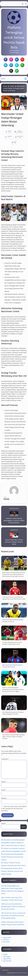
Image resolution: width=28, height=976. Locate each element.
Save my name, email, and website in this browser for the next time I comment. (13, 808)
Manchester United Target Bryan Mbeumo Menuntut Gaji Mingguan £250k (12, 890)
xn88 (2, 922)
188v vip (4, 913)
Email (3, 790)
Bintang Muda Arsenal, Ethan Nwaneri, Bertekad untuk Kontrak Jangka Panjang (12, 871)
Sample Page (5, 970)
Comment (5, 759)
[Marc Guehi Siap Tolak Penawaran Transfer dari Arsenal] (14, 655)
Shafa (9, 132)
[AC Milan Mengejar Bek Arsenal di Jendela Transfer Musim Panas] (14, 633)
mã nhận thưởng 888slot (9, 886)
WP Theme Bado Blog (21, 973)
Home (5, 86)
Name (3, 782)
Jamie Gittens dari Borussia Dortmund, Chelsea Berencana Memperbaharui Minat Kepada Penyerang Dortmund (13, 574)
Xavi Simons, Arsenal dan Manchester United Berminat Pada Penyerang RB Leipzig (13, 915)
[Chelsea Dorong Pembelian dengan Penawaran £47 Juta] (14, 610)
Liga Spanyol (7, 961)
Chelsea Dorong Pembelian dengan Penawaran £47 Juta (12, 620)
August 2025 (7, 937)
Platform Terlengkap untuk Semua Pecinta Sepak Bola (14, 37)
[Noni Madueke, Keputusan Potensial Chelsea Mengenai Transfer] (14, 702)
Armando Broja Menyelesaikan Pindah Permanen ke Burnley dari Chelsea (12, 857)
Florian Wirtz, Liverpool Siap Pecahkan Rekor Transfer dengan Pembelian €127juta (13, 736)
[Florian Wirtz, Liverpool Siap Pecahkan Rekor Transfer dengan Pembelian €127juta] (14, 725)
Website (3, 798)
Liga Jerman (7, 959)
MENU (3, 79)
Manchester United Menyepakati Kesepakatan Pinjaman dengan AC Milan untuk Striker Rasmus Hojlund (13, 842)
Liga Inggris (7, 956)
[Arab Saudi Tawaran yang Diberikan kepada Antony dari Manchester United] (14, 587)
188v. (3, 897)
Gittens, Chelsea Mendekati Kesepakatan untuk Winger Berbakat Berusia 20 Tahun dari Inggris (13, 689)
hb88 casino (5, 904)
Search (3, 823)
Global (12, 86)
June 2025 (6, 942)
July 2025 (6, 940)
